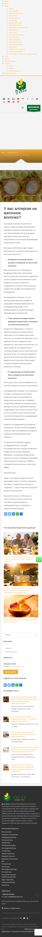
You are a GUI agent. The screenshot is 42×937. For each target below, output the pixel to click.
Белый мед (5, 885)
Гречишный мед (7, 840)
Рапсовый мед (6, 872)
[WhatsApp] (17, 513)
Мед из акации (6, 832)
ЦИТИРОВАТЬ (33, 108)
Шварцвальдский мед (9, 837)
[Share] (21, 513)
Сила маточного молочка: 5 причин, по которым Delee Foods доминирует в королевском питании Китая (18, 590)
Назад (6, 1)
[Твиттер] (10, 513)
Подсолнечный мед (8, 882)
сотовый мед (6, 851)
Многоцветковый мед (9, 869)
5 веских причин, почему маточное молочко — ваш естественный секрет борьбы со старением (20, 559)
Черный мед (6, 843)
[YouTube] (27, 918)
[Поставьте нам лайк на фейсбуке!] (21, 918)
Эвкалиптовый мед (8, 853)
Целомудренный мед (9, 848)
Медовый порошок (8, 856)
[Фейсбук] (6, 513)
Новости (8, 648)
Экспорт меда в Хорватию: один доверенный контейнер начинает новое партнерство (23, 734)
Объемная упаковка (8, 845)
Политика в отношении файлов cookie (24, 931)
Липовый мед (6, 864)
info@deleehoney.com (17, 666)
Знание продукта (11, 652)
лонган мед (5, 867)
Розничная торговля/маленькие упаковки (9, 876)
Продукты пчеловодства (10, 834)
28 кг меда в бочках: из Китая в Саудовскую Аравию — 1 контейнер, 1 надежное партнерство (24, 719)
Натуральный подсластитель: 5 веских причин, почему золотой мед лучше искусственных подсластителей (25, 749)
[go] (36, 635)
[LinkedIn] (13, 513)
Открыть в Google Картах (11, 908)
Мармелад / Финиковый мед (10, 860)
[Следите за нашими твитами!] (24, 918)
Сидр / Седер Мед (7, 880)
